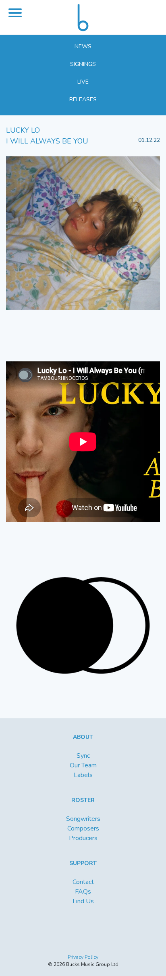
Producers (83, 838)
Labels (83, 775)
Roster (83, 800)
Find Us (83, 901)
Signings (83, 64)
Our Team (83, 765)
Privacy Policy (83, 957)
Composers (83, 828)
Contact (83, 882)
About (83, 737)
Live (83, 82)
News (83, 46)
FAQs (83, 891)
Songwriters (83, 818)
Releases (83, 99)
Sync (83, 755)
